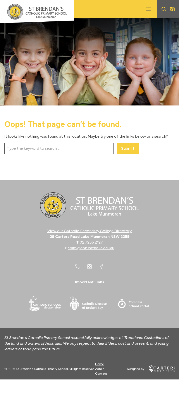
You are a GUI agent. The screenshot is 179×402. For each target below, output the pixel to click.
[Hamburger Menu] (148, 9)
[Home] (89, 205)
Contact (101, 374)
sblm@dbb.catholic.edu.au (91, 248)
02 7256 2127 (91, 242)
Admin (99, 369)
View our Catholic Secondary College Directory (89, 230)
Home (99, 364)
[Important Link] (45, 304)
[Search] (163, 9)
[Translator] (172, 9)
